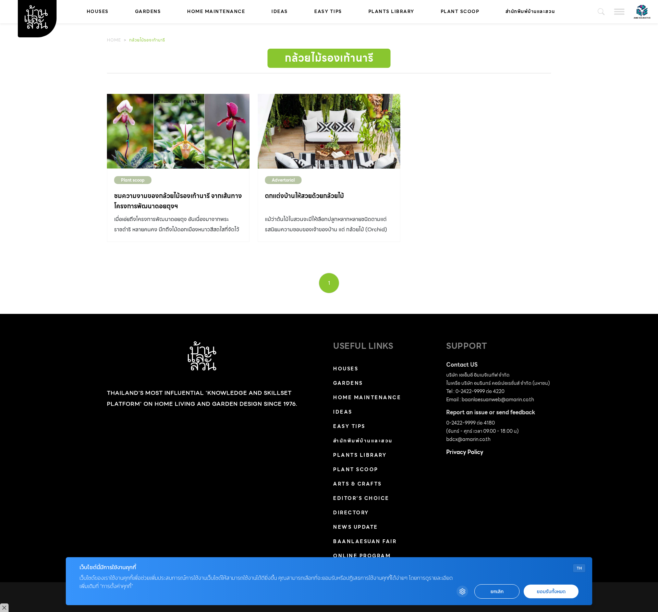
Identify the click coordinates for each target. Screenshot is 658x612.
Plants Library (391, 11)
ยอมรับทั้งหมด (551, 591)
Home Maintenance (216, 11)
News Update (355, 527)
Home (114, 40)
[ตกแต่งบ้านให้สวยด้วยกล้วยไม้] (329, 131)
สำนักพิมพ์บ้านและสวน (530, 11)
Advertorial (283, 180)
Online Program (362, 556)
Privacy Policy (464, 452)
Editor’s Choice (361, 498)
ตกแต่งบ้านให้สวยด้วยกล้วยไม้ (304, 196)
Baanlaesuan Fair (365, 541)
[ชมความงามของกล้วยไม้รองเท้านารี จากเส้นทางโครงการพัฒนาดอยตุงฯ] (178, 131)
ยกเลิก (496, 591)
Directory (351, 512)
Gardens (148, 11)
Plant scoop (460, 11)
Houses (98, 11)
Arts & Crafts (357, 484)
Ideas (279, 11)
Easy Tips (328, 11)
